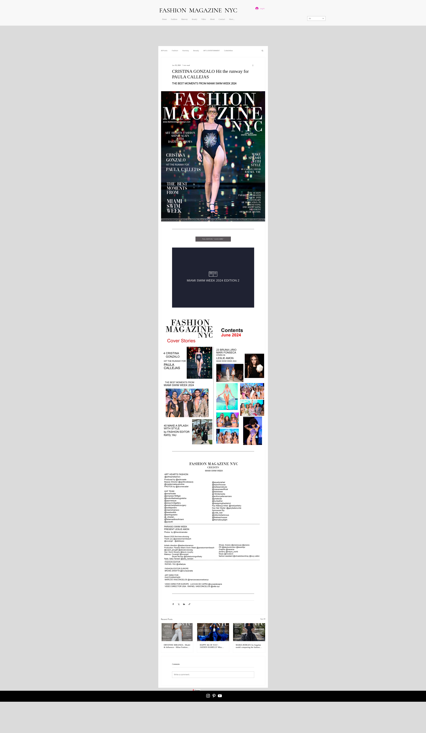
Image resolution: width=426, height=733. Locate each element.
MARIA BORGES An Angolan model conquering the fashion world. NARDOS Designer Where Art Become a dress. (248, 646)
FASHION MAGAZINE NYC (198, 10)
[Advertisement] (66, 717)
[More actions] (252, 65)
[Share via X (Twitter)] (179, 604)
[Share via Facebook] (173, 604)
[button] (262, 50)
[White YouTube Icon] (219, 695)
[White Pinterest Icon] (213, 695)
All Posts (164, 50)
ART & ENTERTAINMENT (211, 50)
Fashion (175, 50)
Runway (185, 50)
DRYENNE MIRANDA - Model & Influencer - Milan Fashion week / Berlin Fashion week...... (177, 646)
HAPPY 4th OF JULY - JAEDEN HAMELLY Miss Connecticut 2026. (211, 646)
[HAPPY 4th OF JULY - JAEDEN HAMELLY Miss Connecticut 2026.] (213, 632)
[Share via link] (189, 604)
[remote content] (213, 278)
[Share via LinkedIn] (184, 604)
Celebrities (228, 50)
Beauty (196, 50)
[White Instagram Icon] (208, 695)
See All (262, 619)
